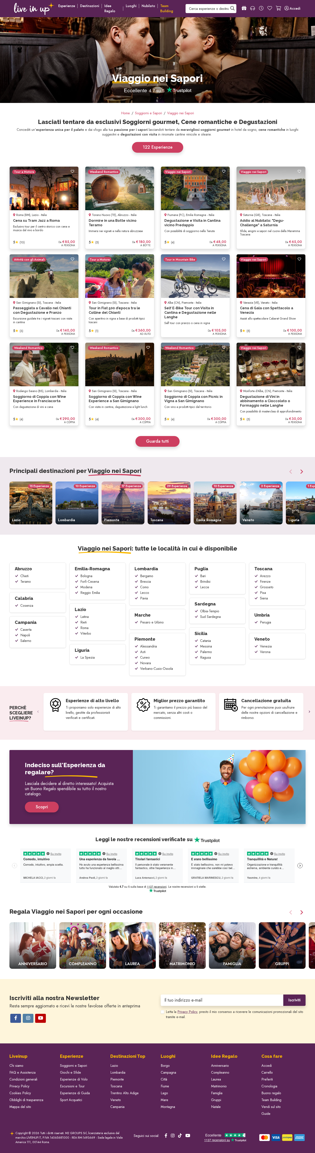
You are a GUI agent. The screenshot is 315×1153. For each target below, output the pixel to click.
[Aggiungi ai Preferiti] (72, 171)
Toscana (263, 568)
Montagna (168, 1106)
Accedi (266, 1065)
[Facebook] (15, 1018)
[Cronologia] (261, 8)
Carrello (267, 1072)
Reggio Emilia (90, 592)
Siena (264, 598)
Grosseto (266, 587)
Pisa (263, 592)
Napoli (25, 635)
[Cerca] (232, 8)
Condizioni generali (23, 1079)
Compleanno (220, 1072)
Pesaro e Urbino (152, 622)
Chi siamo (16, 1065)
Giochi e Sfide (70, 1072)
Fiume (165, 1086)
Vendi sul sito (271, 1106)
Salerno (25, 640)
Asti (143, 651)
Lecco (144, 592)
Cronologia (269, 1086)
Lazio (80, 609)
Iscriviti (294, 1000)
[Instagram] (28, 1018)
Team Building (271, 1099)
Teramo (25, 581)
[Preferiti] (270, 8)
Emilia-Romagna (92, 568)
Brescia (145, 581)
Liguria (82, 650)
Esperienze (66, 5)
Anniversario (220, 1065)
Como (144, 587)
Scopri (42, 807)
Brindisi (205, 581)
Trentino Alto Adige (124, 1093)
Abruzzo (23, 568)
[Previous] (291, 472)
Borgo (165, 1065)
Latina (84, 616)
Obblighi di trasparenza (26, 1099)
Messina (206, 646)
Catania (205, 640)
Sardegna (205, 604)
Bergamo (146, 575)
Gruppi (216, 1099)
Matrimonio (219, 1086)
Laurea (216, 1079)
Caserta (26, 629)
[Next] (301, 472)
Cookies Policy (20, 1093)
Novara (145, 663)
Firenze (265, 581)
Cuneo (145, 657)
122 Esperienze (157, 147)
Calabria (24, 598)
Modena (86, 587)
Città (164, 1079)
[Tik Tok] (180, 1136)
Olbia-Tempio (209, 611)
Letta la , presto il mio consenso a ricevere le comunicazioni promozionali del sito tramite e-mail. (234, 1014)
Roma (84, 627)
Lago (164, 1093)
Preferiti (267, 1079)
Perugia (265, 622)
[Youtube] (40, 1018)
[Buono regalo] (244, 8)
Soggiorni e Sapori (73, 1065)
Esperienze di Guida (75, 1093)
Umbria (262, 615)
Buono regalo (271, 1093)
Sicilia (201, 633)
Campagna (168, 1072)
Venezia (266, 646)
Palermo (206, 651)
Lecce (204, 587)
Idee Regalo (109, 8)
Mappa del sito (20, 1106)
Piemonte (145, 639)
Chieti (24, 575)
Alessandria (148, 646)
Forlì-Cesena (89, 581)
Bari (203, 575)
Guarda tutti (157, 441)
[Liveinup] (34, 8)
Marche (143, 615)
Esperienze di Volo (74, 1079)
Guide (265, 1113)
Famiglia (216, 1093)
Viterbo (85, 633)
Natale (216, 1106)
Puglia (201, 568)
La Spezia (87, 657)
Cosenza (26, 605)
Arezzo (265, 575)
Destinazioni (89, 5)
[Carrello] (278, 8)
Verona (265, 651)
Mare (164, 1099)
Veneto (262, 639)
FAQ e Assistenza (22, 1072)
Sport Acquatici (71, 1099)
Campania (26, 622)
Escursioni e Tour (72, 1086)
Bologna (86, 575)
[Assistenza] (252, 8)
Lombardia (146, 568)
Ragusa (205, 657)
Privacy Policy (187, 1011)
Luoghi (131, 5)
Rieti (83, 622)
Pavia (144, 598)
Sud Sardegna (210, 616)
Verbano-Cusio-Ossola (156, 668)
